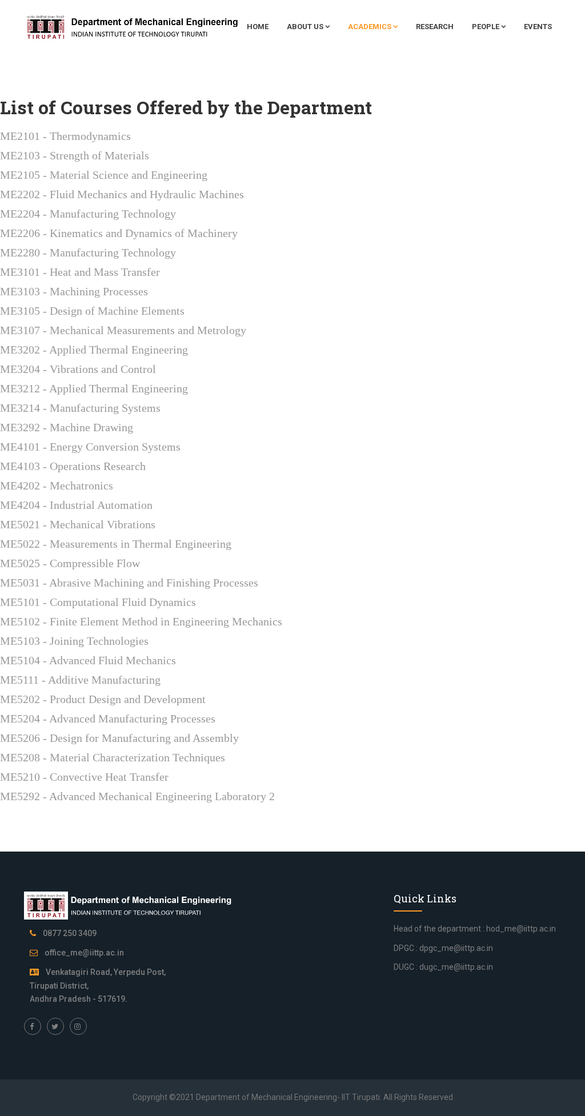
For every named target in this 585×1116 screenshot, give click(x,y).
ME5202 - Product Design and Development (103, 699)
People (485, 26)
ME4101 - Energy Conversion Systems (90, 446)
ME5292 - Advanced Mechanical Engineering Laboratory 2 (137, 796)
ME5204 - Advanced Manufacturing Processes (107, 718)
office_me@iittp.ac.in (84, 952)
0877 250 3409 (70, 933)
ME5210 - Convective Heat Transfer (84, 776)
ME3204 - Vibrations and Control (78, 369)
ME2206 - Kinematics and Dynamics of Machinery (119, 233)
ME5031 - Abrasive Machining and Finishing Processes (129, 582)
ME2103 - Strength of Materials (74, 155)
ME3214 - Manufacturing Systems (80, 408)
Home (258, 26)
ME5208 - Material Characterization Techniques (112, 757)
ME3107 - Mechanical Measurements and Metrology (123, 330)
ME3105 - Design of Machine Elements (92, 310)
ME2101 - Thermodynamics (65, 136)
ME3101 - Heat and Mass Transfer (80, 272)
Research (435, 26)
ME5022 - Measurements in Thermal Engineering (115, 543)
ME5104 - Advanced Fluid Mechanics (88, 660)
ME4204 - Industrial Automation (76, 505)
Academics (369, 26)
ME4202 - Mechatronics (56, 485)
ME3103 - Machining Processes (74, 291)
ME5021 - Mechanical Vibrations (77, 524)
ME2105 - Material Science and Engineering (103, 174)
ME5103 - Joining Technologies (74, 641)
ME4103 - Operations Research (73, 466)
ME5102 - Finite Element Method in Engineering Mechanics (141, 621)
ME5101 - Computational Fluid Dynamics (98, 602)
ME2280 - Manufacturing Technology (88, 252)
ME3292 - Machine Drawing (66, 427)
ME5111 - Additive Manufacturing (80, 679)
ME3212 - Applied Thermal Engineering (94, 388)
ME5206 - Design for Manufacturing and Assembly (119, 738)
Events (538, 26)
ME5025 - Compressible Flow (70, 563)
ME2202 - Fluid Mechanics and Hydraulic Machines (122, 194)
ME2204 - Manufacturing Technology (88, 213)
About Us (305, 26)
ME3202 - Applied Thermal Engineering (94, 349)
